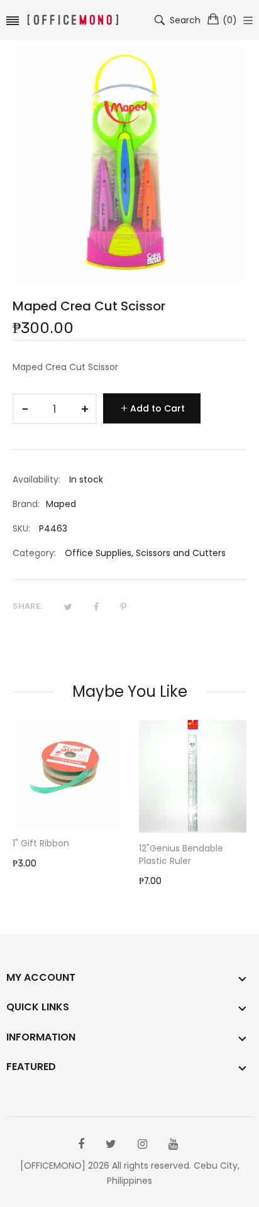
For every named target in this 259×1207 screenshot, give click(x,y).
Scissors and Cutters (181, 553)
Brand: (26, 504)
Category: (34, 553)
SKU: (21, 528)
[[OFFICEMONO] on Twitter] (111, 1144)
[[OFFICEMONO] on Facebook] (81, 1144)
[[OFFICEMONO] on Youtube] (173, 1144)
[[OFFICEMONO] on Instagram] (142, 1144)
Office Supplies (98, 553)
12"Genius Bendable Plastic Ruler (181, 854)
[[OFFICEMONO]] (73, 20)
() (230, 20)
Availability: (36, 479)
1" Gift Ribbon (41, 843)
